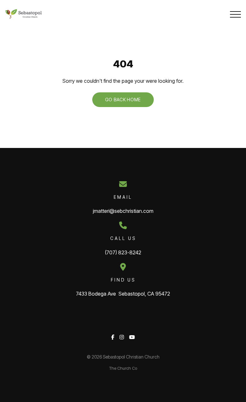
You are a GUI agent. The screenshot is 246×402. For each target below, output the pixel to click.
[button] (235, 14)
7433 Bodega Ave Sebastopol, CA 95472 (123, 293)
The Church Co (123, 368)
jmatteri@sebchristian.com (123, 211)
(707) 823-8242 (123, 252)
